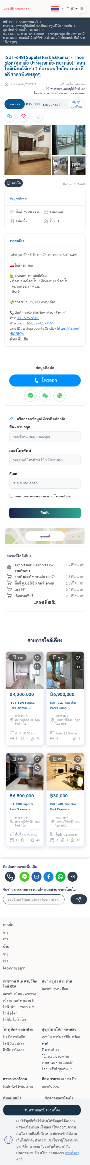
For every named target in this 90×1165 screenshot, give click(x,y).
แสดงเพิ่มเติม (45, 602)
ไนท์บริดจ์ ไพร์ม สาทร (18, 1086)
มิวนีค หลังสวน (13, 1049)
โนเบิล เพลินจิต (14, 1037)
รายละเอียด (17, 241)
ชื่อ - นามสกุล (19, 427)
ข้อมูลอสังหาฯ (19, 198)
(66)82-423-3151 (40, 323)
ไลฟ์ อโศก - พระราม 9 (18, 1006)
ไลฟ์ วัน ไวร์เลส (13, 1043)
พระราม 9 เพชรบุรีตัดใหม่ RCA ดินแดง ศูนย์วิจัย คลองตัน (37, 26)
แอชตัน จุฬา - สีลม (55, 989)
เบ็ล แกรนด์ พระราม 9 (18, 1000)
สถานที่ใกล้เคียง (18, 555)
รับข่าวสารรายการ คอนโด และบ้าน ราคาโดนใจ (39, 889)
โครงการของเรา (14, 968)
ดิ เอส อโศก (50, 1049)
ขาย (5, 932)
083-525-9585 (28, 317)
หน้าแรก (8, 22)
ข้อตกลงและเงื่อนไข (59, 1098)
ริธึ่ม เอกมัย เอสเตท (55, 1056)
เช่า (5, 938)
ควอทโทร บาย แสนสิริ (57, 1062)
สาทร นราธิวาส (15, 1078)
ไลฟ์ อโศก (10, 1013)
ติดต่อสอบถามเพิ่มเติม (20, 866)
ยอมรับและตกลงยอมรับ (30, 496)
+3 (72, 876)
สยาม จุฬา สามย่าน (57, 981)
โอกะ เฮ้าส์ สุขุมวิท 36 (57, 1069)
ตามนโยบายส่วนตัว (59, 496)
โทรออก (49, 380)
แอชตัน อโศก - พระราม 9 (20, 994)
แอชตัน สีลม (50, 1086)
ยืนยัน (45, 512)
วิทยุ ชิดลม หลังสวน (18, 1029)
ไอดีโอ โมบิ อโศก (15, 1019)
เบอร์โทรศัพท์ (20, 450)
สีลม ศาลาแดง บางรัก (59, 1078)
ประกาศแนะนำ (28, 22)
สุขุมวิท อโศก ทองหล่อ (59, 1029)
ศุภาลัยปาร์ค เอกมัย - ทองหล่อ (21, 30)
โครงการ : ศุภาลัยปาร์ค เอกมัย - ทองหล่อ (60, 93)
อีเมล (13, 473)
